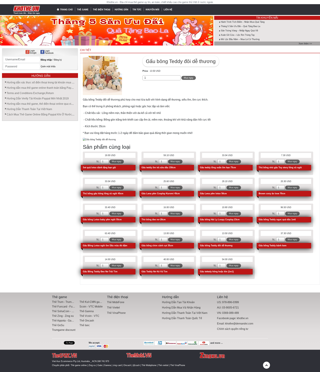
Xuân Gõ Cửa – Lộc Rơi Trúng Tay (238, 35)
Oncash (127, 365)
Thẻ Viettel (113, 307)
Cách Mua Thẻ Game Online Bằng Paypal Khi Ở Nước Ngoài (43, 114)
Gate (100, 365)
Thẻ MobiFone (115, 302)
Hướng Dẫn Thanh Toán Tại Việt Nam (29, 109)
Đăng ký (58, 60)
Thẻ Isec (85, 325)
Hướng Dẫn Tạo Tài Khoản (178, 302)
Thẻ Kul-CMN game (91, 301)
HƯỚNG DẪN (122, 9)
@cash (136, 365)
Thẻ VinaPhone (116, 312)
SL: (98, 161)
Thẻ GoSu (58, 325)
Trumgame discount (63, 329)
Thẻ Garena (87, 311)
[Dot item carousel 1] (109, 41)
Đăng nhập (46, 60)
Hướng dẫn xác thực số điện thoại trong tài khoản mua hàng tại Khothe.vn (50, 82)
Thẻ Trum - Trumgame (65, 301)
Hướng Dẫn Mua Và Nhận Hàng (181, 307)
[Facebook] (47, 52)
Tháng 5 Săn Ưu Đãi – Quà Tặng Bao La (240, 26)
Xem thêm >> (305, 43)
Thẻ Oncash (87, 320)
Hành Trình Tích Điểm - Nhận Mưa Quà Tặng (242, 22)
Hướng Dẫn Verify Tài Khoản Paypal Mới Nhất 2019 (38, 98)
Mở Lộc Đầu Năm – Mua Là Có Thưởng (240, 39)
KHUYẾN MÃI (153, 9)
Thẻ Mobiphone (149, 365)
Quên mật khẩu (48, 66)
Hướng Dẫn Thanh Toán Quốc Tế (182, 318)
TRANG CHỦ (66, 9)
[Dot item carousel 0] (104, 41)
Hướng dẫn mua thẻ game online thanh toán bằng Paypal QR (43, 87)
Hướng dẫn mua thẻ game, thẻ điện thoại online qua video (41, 103)
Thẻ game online (79, 365)
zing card (117, 365)
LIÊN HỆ (168, 9)
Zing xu (92, 365)
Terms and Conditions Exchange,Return (30, 93)
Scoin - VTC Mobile (91, 306)
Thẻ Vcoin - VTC (89, 315)
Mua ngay (188, 78)
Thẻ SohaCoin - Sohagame (68, 311)
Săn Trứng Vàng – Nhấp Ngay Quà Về (239, 30)
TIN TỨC (137, 9)
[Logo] (26, 9)
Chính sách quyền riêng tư (232, 328)
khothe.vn (242, 318)
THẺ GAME (83, 9)
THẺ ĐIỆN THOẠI (102, 9)
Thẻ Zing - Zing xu (63, 315)
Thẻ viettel (163, 365)
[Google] (31, 52)
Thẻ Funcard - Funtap (65, 306)
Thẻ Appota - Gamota (64, 320)
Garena (107, 365)
